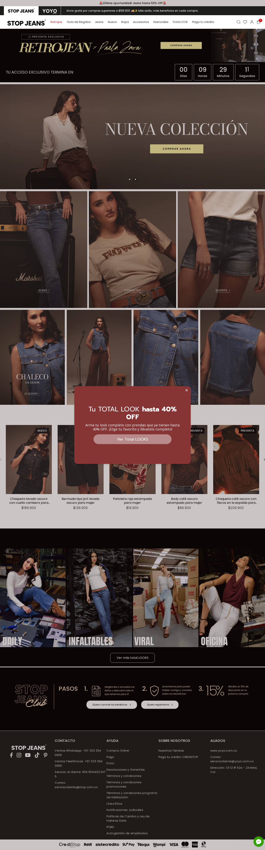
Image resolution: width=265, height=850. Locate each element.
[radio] (21, 10)
